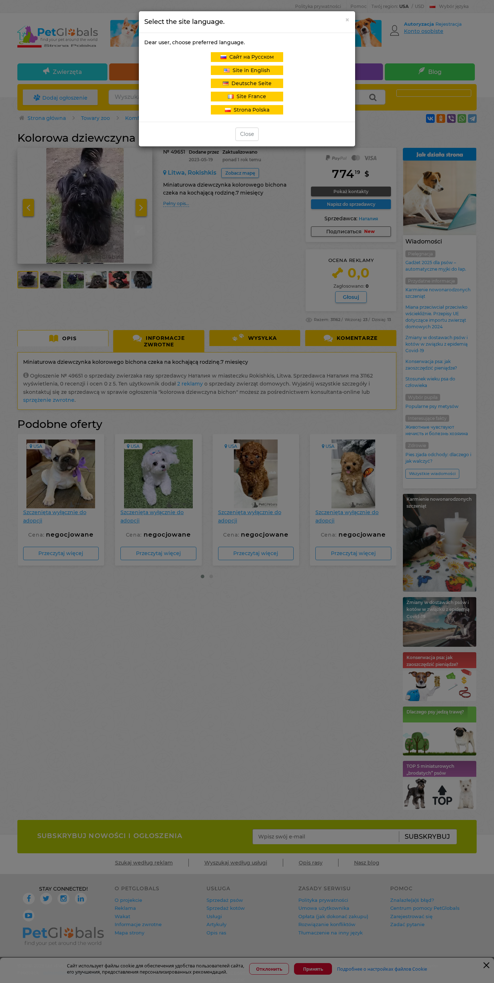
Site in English (250, 70)
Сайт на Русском (250, 57)
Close (247, 134)
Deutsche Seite (250, 83)
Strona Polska (250, 110)
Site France (250, 96)
